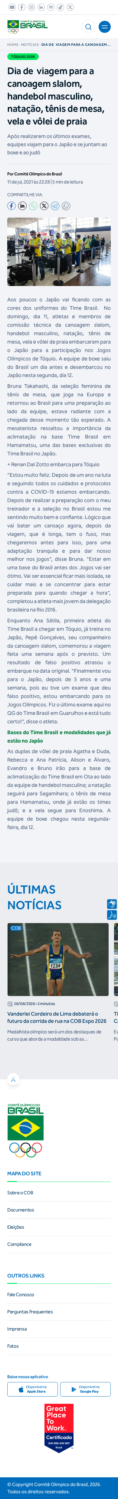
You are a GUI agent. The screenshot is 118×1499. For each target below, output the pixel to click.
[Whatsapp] (33, 206)
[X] (44, 206)
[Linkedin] (22, 206)
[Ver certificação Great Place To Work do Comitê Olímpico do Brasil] (59, 1428)
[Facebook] (11, 206)
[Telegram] (55, 206)
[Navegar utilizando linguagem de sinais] (112, 904)
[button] (88, 26)
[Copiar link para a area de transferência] (66, 206)
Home (13, 44)
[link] (11, 7)
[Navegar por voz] (112, 915)
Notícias (30, 44)
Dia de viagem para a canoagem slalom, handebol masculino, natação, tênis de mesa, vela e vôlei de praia (74, 44)
